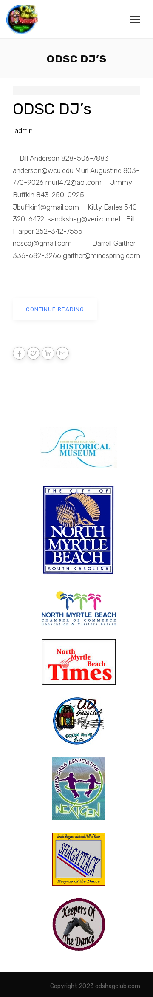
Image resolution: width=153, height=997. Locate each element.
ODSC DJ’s (52, 109)
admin (23, 131)
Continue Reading (55, 309)
